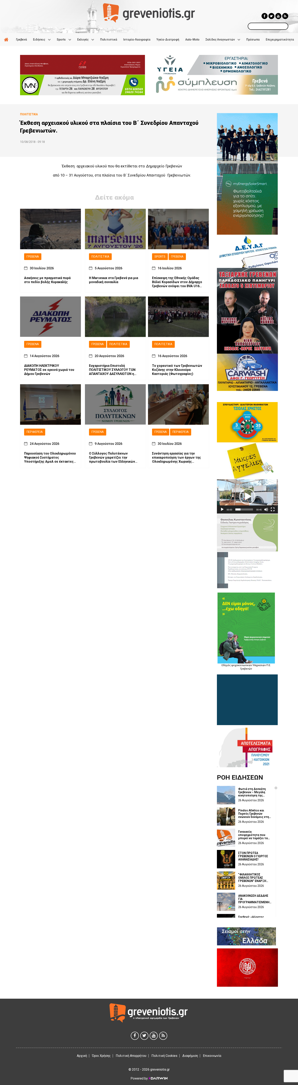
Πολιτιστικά (100, 256)
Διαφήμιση (190, 1056)
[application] (247, 496)
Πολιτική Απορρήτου (131, 1056)
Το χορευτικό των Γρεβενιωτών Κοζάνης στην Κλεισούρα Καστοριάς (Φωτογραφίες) (177, 370)
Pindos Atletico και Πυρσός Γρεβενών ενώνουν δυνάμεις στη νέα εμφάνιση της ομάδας (253, 814)
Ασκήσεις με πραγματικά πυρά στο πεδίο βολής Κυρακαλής (47, 280)
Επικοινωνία (212, 1056)
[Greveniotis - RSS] (285, 16)
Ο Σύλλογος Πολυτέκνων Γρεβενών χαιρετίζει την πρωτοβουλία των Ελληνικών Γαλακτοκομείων (112, 458)
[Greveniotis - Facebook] (265, 16)
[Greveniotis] (149, 13)
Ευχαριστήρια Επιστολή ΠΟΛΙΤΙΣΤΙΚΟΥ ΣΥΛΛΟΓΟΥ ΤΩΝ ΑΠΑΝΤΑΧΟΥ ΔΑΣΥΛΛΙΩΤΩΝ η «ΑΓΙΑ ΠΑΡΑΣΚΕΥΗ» (112, 370)
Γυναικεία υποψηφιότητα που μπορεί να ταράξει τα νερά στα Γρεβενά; (253, 835)
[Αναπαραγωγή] (222, 509)
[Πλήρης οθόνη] (273, 509)
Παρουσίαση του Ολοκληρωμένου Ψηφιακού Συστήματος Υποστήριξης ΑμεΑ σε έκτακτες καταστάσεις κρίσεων (50, 458)
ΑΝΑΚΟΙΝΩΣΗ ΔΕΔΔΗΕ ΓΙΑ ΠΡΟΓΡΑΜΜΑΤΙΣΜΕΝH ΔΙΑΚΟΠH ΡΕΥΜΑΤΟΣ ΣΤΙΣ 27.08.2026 (253, 899)
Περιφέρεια (35, 432)
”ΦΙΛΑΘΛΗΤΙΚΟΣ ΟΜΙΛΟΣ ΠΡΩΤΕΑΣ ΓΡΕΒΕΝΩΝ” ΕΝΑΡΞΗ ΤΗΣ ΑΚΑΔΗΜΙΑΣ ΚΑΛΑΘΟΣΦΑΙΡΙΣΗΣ (252, 878)
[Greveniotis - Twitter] (271, 16)
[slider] (244, 509)
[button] (247, 496)
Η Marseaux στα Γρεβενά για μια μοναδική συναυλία (113, 280)
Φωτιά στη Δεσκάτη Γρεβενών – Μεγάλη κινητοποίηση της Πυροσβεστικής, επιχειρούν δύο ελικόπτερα (252, 792)
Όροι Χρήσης (101, 1056)
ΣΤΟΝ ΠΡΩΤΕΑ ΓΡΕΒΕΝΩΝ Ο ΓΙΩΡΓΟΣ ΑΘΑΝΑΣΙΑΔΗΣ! (253, 856)
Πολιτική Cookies (164, 1056)
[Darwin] (158, 1078)
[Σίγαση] (266, 509)
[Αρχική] (7, 39)
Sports (159, 256)
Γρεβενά (33, 256)
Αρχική (82, 1056)
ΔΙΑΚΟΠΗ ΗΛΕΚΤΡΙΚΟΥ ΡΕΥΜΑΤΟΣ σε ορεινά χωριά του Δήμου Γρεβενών (49, 370)
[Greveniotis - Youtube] (278, 16)
